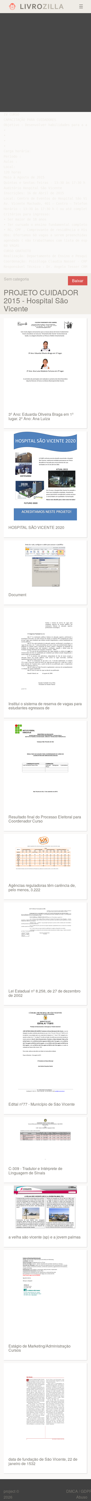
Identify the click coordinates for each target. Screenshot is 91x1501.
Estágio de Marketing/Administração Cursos (39, 1348)
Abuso (81, 1497)
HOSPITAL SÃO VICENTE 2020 (36, 527)
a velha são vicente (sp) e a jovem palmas (44, 1237)
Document (17, 594)
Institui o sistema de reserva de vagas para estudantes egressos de (45, 706)
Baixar (77, 280)
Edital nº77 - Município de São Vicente (41, 1104)
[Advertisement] (45, 62)
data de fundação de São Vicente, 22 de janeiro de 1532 (42, 1461)
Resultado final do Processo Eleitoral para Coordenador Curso (44, 819)
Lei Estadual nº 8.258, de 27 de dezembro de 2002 (44, 993)
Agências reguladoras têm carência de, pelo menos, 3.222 (42, 887)
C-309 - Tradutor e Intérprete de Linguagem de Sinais (35, 1171)
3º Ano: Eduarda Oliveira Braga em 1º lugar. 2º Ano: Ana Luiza (41, 416)
